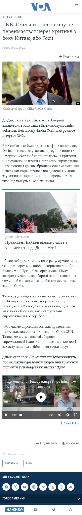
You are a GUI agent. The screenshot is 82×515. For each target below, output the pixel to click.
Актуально (11, 17)
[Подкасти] (61, 487)
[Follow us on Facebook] (6, 487)
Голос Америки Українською (30, 387)
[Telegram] (53, 510)
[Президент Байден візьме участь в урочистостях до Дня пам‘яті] (41, 212)
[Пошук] (71, 510)
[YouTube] (35, 510)
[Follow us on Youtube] (24, 487)
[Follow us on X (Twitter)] (15, 487)
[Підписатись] (70, 487)
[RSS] (52, 487)
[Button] (69, 56)
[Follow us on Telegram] (43, 487)
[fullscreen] (76, 415)
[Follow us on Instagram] (34, 487)
